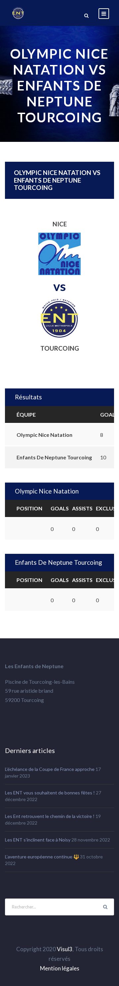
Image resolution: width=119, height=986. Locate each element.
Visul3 (64, 949)
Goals (60, 508)
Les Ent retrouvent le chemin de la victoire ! (50, 816)
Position (29, 508)
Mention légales (59, 968)
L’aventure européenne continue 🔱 (42, 856)
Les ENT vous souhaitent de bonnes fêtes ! (50, 792)
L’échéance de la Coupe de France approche (50, 769)
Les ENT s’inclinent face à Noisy (37, 839)
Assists (82, 508)
